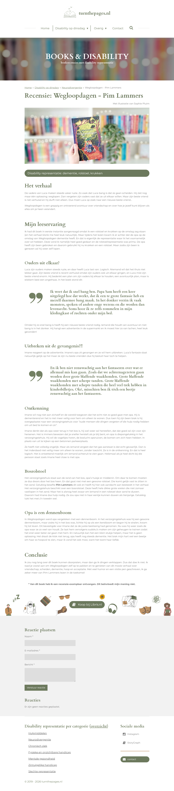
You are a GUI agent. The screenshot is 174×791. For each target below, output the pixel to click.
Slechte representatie (42, 771)
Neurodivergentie (72, 87)
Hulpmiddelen (37, 733)
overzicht (99, 726)
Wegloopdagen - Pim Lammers (103, 87)
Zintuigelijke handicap (42, 765)
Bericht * (30, 664)
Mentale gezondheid (41, 758)
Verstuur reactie (36, 687)
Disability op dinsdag (47, 87)
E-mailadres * (32, 650)
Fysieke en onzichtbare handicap (49, 752)
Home (28, 87)
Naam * (29, 636)
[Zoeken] (131, 28)
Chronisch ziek (37, 745)
